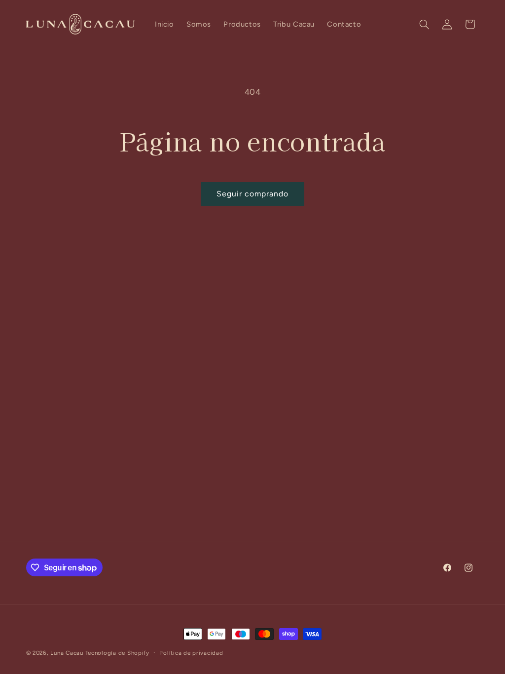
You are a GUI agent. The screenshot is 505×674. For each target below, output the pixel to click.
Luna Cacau (66, 652)
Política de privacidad (191, 652)
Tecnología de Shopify (117, 652)
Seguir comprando (252, 193)
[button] (424, 24)
